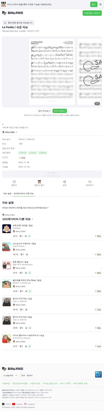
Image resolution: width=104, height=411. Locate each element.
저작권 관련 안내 (50, 383)
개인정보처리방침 (20, 383)
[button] (100, 4)
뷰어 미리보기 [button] (44, 111)
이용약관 (6, 383)
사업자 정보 (35, 383)
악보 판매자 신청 (80, 383)
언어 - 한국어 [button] (27, 375)
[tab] (7, 193)
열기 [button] (94, 4)
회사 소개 (64, 383)
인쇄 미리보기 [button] (60, 111)
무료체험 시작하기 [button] (92, 13)
